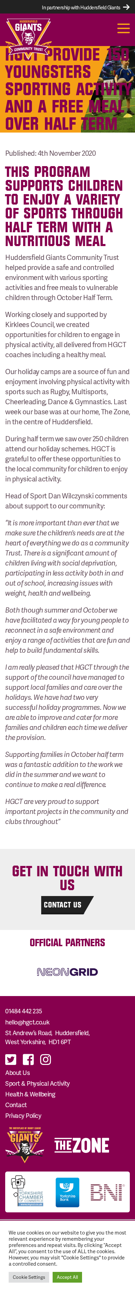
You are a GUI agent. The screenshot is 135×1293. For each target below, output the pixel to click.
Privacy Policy (23, 1115)
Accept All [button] (67, 1277)
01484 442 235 (23, 1010)
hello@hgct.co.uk (27, 1022)
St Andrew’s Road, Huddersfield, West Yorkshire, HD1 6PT (48, 1037)
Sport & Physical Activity (37, 1083)
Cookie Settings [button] (29, 1277)
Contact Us (63, 905)
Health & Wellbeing (30, 1093)
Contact (16, 1104)
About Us (17, 1072)
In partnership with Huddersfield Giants (81, 7)
